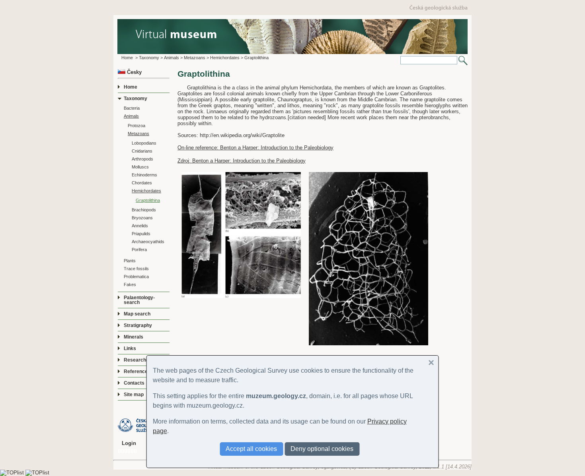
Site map (134, 394)
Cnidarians (142, 151)
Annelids (140, 225)
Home (127, 57)
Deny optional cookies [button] (322, 448)
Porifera (139, 249)
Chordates (142, 182)
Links (130, 348)
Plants (130, 260)
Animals (171, 57)
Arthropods (142, 159)
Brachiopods (144, 209)
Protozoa (136, 125)
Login (129, 443)
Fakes (130, 284)
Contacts (134, 383)
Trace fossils (136, 268)
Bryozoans (142, 217)
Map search (137, 314)
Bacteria (132, 108)
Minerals (133, 337)
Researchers (139, 360)
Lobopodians (144, 143)
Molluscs (140, 166)
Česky (133, 72)
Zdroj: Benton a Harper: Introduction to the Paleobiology (241, 161)
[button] (431, 363)
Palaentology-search (139, 300)
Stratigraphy (138, 325)
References (137, 371)
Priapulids (141, 233)
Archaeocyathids (148, 241)
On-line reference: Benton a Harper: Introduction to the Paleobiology (255, 148)
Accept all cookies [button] (251, 448)
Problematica (136, 276)
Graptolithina (256, 57)
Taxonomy (149, 57)
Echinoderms (144, 174)
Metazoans (194, 57)
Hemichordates (225, 57)
